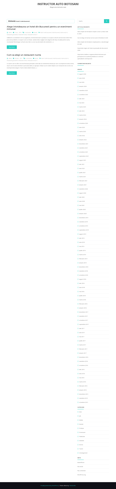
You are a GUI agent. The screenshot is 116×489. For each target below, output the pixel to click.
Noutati (81, 424)
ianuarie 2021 (83, 185)
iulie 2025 (81, 98)
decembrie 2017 (83, 312)
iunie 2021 (82, 168)
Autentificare (80, 462)
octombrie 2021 (83, 152)
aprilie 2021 (82, 172)
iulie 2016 (81, 369)
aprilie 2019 (82, 250)
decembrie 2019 (83, 217)
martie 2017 (82, 345)
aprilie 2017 (82, 341)
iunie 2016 (82, 373)
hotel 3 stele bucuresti (46, 32)
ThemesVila (72, 485)
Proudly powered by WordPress (49, 485)
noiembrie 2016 (83, 361)
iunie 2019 (82, 242)
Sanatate (81, 440)
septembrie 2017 (84, 324)
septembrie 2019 (84, 230)
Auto (80, 412)
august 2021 (82, 160)
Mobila (81, 420)
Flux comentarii (81, 470)
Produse (81, 428)
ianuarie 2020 (83, 213)
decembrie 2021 (83, 144)
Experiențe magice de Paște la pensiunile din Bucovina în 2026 (92, 49)
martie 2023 (82, 131)
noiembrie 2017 (83, 316)
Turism (81, 449)
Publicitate (82, 436)
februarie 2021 (83, 180)
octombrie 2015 (83, 402)
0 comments (27, 32)
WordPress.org (81, 475)
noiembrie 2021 (83, 148)
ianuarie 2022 (83, 139)
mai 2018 (81, 291)
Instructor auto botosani (58, 4)
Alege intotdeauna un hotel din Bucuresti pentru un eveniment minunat (39, 27)
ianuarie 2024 (83, 119)
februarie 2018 (83, 304)
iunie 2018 (82, 287)
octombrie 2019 (83, 226)
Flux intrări (80, 466)
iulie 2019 (81, 238)
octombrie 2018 (83, 275)
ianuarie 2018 (83, 308)
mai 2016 (81, 377)
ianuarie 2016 (83, 390)
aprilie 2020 (82, 209)
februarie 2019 (83, 258)
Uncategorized (83, 453)
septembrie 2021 (84, 156)
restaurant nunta (22, 34)
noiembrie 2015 (83, 398)
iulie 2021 (81, 164)
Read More (12, 47)
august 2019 (82, 234)
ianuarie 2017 (83, 353)
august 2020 (82, 193)
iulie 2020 (81, 197)
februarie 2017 (83, 349)
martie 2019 (82, 254)
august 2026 (82, 74)
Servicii (35, 32)
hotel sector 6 (63, 32)
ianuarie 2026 (83, 86)
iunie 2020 (82, 201)
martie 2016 (82, 382)
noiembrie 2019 (83, 222)
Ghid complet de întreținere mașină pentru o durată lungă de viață (92, 43)
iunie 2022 (82, 135)
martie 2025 (82, 107)
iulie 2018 (81, 283)
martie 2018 (82, 299)
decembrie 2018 (83, 267)
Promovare (82, 432)
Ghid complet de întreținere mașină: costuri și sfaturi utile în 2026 (92, 32)
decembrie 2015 (83, 394)
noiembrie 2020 (83, 189)
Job (80, 416)
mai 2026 (81, 82)
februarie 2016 (83, 386)
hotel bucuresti (56, 32)
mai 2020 (81, 205)
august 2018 (82, 279)
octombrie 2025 (83, 94)
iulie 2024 (81, 111)
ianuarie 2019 (83, 263)
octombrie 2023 (83, 123)
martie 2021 (82, 176)
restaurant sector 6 (32, 34)
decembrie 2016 (83, 357)
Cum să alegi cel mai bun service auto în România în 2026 (92, 38)
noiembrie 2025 (83, 90)
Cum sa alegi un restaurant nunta (24, 55)
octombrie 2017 (83, 320)
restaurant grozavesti (12, 34)
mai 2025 (81, 103)
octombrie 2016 (83, 365)
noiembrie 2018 (83, 271)
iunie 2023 (82, 127)
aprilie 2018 (82, 295)
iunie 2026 (82, 78)
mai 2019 (81, 246)
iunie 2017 (82, 332)
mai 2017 (81, 336)
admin (10, 32)
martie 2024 (82, 115)
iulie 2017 (81, 328)
